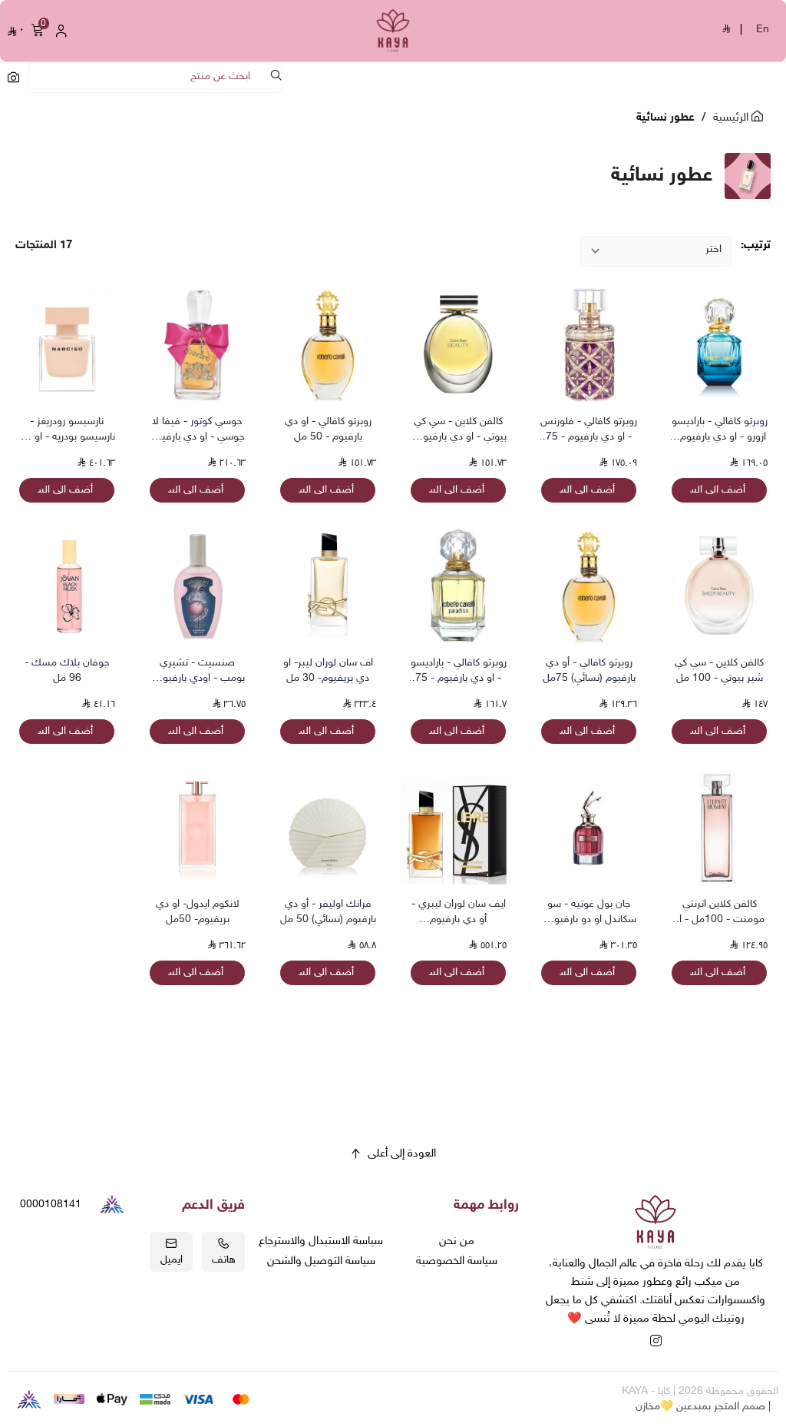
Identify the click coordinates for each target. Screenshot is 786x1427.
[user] (61, 30)
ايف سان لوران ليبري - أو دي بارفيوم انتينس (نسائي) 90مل (458, 913)
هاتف (224, 1259)
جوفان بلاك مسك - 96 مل (67, 670)
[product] (719, 344)
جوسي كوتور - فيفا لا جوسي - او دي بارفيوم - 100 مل (197, 430)
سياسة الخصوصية (456, 1261)
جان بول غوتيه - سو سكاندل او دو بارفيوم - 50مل (588, 913)
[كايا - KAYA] (393, 30)
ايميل (171, 1259)
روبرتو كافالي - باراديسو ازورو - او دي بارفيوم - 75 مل (720, 430)
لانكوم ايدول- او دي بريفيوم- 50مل (197, 912)
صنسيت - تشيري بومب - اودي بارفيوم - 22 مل (197, 671)
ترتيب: (756, 245)
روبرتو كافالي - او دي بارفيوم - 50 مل (328, 429)
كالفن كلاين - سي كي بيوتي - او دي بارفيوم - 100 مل (458, 430)
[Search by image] (13, 77)
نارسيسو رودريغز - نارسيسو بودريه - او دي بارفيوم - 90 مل (66, 430)
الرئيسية (732, 117)
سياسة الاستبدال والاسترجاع (321, 1241)
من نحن (456, 1241)
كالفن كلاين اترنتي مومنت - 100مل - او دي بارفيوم (719, 913)
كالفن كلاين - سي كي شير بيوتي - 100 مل (719, 670)
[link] (655, 1225)
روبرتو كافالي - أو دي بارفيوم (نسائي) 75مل (589, 670)
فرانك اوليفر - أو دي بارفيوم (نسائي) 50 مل (328, 912)
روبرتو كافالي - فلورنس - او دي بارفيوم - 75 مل (588, 430)
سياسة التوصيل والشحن (321, 1261)
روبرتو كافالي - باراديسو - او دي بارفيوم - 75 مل (459, 671)
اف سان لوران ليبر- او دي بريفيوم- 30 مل (328, 670)
